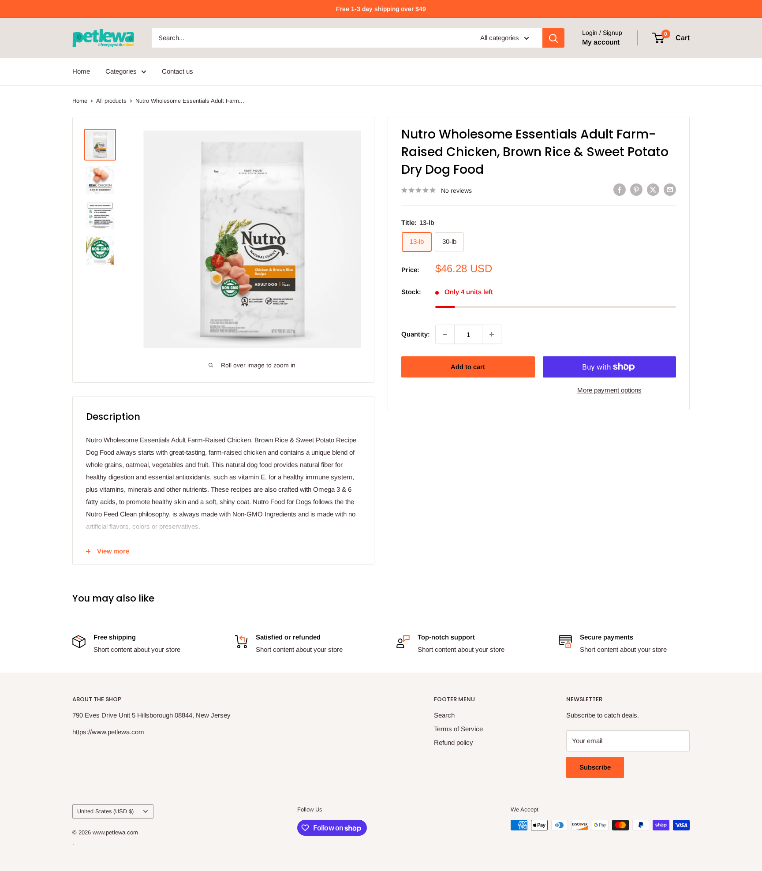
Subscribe (595, 767)
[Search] (553, 38)
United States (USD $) (105, 811)
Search (444, 715)
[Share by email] (670, 189)
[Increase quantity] (491, 334)
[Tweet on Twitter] (653, 189)
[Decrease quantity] (445, 334)
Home (81, 71)
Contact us (177, 71)
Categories (121, 71)
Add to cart (468, 366)
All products (111, 100)
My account (601, 42)
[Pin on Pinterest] (636, 189)
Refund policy (453, 742)
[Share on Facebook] (619, 189)
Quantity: (415, 334)
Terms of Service (458, 729)
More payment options (609, 390)
